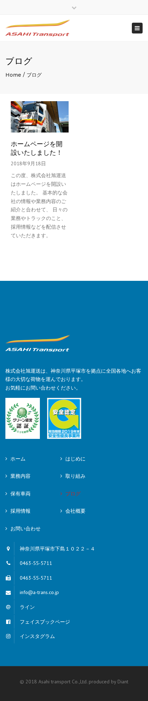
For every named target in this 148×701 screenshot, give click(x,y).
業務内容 (20, 476)
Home (13, 75)
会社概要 (75, 511)
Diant (122, 681)
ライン (27, 607)
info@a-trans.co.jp (39, 592)
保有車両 (20, 493)
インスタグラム (37, 636)
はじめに (75, 458)
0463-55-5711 (36, 563)
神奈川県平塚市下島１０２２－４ (57, 548)
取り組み (75, 476)
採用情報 (20, 511)
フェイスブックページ (45, 622)
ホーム (18, 458)
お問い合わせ (25, 528)
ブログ (72, 493)
